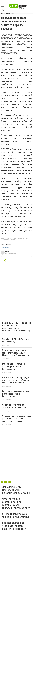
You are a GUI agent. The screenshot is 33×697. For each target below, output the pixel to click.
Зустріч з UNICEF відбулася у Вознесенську (15, 340)
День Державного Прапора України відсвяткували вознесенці (16, 489)
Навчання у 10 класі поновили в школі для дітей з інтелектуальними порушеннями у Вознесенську (16, 327)
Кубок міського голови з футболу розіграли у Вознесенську (13, 366)
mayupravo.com (6, 244)
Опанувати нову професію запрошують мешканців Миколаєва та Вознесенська (15, 353)
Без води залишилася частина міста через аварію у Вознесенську (16, 394)
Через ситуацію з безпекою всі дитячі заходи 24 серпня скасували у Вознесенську (16, 418)
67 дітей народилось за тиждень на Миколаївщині (14, 406)
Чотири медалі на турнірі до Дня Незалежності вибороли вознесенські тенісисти (15, 380)
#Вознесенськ (5, 247)
